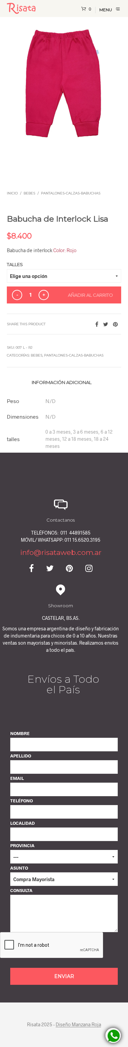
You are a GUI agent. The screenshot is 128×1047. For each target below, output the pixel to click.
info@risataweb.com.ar (60, 552)
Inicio (12, 193)
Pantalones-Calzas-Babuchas (70, 193)
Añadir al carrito (90, 295)
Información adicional (61, 382)
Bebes (29, 193)
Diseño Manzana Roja (78, 1024)
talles (15, 264)
